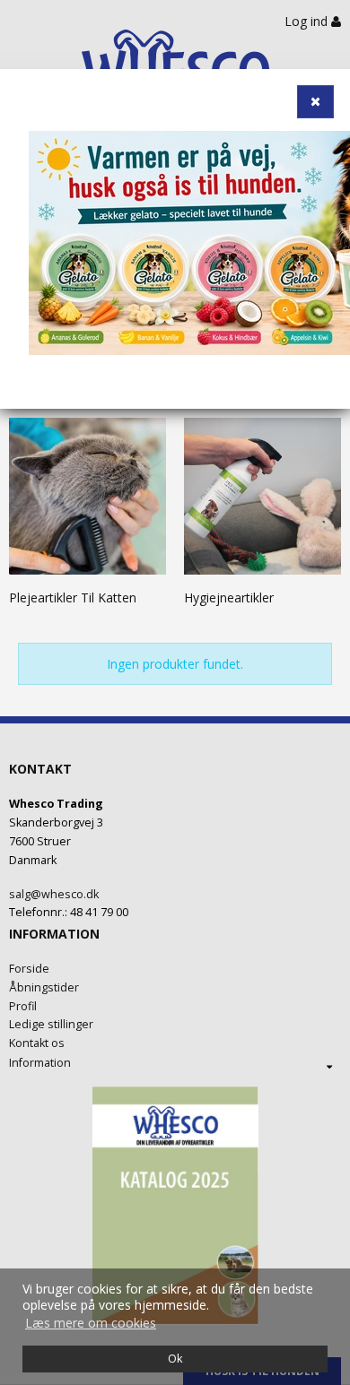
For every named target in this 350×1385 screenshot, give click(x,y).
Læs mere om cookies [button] (90, 1322)
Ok (175, 1358)
